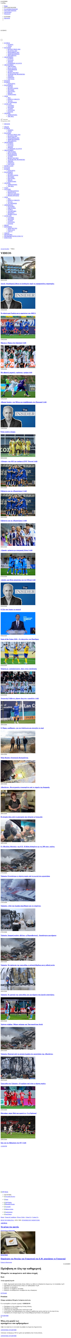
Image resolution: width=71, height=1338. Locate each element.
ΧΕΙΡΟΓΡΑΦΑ (12, 94)
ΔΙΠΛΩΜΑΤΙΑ (12, 55)
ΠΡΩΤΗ (6, 127)
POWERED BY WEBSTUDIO (31, 1220)
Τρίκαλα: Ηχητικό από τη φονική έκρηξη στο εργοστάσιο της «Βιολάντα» (27, 1054)
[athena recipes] (8, 1209)
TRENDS (10, 76)
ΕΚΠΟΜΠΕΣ (8, 227)
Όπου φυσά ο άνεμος (8, 432)
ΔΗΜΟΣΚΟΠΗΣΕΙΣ (13, 54)
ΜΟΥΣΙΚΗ (11, 90)
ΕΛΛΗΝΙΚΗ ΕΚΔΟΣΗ (11, 9)
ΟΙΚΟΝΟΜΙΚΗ (8, 65)
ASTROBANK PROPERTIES (16, 74)
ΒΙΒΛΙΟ (10, 93)
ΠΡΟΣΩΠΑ (11, 212)
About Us (28, 1217)
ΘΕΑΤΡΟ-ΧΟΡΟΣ (13, 88)
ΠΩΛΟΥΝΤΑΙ (12, 192)
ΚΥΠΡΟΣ (7, 43)
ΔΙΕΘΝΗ (10, 61)
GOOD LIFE (8, 104)
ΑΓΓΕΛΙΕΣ (7, 189)
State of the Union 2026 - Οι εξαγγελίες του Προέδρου (20, 639)
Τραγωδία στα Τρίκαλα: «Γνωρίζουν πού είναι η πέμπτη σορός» (23, 1083)
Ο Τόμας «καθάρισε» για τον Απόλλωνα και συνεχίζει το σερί (22, 728)
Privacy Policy (21, 1217)
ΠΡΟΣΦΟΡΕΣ (8, 234)
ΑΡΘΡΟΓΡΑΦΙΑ (12, 115)
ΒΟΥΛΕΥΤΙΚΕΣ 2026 (14, 49)
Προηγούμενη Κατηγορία (8, 1230)
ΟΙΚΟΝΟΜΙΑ (12, 66)
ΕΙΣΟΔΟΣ (7, 18)
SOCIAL (10, 101)
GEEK (6, 96)
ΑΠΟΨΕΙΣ (7, 113)
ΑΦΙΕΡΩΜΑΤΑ (8, 205)
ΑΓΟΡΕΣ (10, 71)
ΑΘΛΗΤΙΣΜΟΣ (8, 57)
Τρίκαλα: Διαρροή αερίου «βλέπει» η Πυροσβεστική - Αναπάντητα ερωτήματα (28, 935)
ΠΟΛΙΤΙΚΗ (7, 47)
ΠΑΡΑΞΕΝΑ (11, 83)
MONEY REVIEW (13, 72)
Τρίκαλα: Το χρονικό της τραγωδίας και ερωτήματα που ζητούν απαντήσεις (27, 995)
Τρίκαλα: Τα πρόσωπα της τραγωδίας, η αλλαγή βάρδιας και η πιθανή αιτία (28, 965)
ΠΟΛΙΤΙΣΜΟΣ (8, 85)
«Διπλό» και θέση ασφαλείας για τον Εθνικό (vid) (18, 580)
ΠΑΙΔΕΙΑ (10, 44)
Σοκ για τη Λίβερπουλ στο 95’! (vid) (13, 1143)
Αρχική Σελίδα (5, 249)
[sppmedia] (4, 1192)
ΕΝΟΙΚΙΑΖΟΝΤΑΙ (13, 191)
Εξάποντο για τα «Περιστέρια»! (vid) (14, 491)
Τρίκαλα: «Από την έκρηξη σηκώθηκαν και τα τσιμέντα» (21, 906)
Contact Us (35, 1217)
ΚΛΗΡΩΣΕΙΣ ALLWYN (15, 63)
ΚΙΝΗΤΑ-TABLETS (14, 99)
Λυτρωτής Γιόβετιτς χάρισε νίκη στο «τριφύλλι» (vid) (20, 698)
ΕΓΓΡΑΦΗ (4, 1293)
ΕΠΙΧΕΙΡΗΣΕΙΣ (12, 69)
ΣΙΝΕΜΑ (10, 86)
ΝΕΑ (9, 97)
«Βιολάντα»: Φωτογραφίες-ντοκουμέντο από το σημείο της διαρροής (25, 787)
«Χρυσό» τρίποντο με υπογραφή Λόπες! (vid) (16, 550)
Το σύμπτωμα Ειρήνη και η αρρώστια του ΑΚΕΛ (18, 313)
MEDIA (6, 225)
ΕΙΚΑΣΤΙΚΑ (11, 91)
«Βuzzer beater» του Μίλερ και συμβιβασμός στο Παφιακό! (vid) (23, 402)
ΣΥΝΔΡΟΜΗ (4, 1315)
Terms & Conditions (10, 1217)
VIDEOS (6, 233)
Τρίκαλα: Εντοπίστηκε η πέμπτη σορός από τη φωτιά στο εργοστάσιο (25, 876)
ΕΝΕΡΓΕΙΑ (11, 77)
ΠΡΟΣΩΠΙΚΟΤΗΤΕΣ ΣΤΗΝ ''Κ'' (13, 236)
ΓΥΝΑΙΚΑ (11, 105)
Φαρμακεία (7, 13)
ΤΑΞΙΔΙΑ (10, 108)
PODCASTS (11, 230)
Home (6, 6)
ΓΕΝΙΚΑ (10, 209)
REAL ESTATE (12, 68)
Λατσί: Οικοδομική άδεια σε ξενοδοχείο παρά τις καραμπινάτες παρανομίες (27, 284)
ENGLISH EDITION (10, 10)
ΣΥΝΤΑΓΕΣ (11, 110)
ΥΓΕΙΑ (10, 46)
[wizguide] (7, 1206)
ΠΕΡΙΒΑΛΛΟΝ (8, 166)
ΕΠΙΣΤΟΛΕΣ (8, 237)
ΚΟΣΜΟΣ (7, 82)
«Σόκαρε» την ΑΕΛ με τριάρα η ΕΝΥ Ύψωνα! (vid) (19, 461)
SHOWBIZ (11, 107)
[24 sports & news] (9, 1196)
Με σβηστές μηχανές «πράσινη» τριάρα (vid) (16, 372)
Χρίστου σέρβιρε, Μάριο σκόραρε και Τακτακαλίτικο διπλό (22, 1024)
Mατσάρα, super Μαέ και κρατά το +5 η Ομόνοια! (19, 1113)
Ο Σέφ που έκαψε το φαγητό (11, 609)
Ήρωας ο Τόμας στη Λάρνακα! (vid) (13, 343)
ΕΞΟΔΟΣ (10, 111)
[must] (6, 1199)
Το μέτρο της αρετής (10, 1227)
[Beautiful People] (9, 1204)
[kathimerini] (8, 1202)
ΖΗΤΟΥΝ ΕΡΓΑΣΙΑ (13, 194)
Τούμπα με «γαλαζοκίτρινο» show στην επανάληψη (19, 669)
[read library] (8, 1214)
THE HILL (11, 116)
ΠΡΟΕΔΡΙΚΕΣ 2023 (13, 52)
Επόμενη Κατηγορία (6, 1262)
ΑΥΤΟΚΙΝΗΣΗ (12, 102)
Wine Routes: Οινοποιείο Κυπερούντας (14, 758)
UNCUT (10, 231)
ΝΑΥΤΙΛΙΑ (11, 79)
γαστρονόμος (7, 12)
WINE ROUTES (12, 228)
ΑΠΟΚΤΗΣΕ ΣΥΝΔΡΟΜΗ (8, 1330)
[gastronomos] (8, 1212)
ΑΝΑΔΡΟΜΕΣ (12, 211)
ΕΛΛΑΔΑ (11, 60)
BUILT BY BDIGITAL (7, 1220)
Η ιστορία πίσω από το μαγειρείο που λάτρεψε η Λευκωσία (21, 817)
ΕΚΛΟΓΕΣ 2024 (12, 51)
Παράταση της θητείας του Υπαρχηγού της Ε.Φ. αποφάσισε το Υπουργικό (33, 1259)
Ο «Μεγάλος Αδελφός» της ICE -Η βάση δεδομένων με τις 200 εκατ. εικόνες (28, 846)
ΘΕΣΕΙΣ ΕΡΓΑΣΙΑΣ (13, 195)
